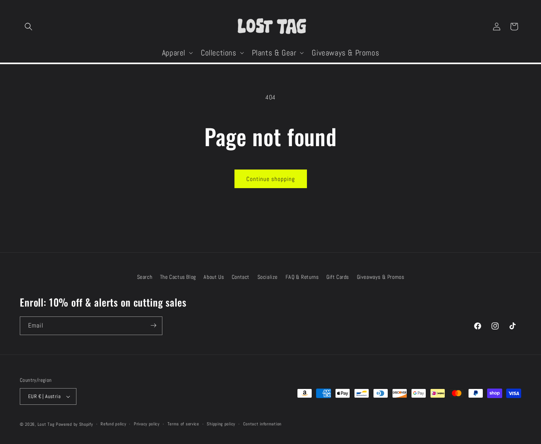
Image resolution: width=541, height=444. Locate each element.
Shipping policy (221, 424)
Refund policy (113, 424)
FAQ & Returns (302, 276)
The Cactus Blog (178, 276)
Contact (241, 276)
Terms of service (183, 424)
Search (144, 276)
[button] (28, 26)
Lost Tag (46, 424)
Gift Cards (337, 276)
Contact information (262, 424)
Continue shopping (270, 179)
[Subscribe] (153, 325)
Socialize (267, 276)
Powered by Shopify (74, 424)
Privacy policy (147, 424)
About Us (214, 276)
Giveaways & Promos (380, 276)
